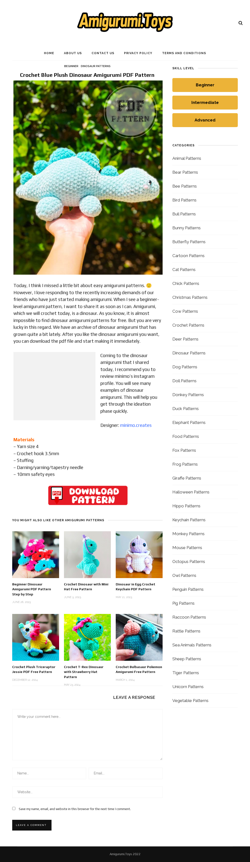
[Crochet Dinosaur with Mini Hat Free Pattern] (87, 554)
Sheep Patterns (186, 658)
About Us (73, 53)
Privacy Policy (138, 53)
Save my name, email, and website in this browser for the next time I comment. (75, 809)
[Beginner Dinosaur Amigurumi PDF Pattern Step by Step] (35, 554)
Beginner (71, 66)
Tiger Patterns (185, 672)
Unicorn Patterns (188, 686)
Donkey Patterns (188, 394)
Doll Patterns (184, 380)
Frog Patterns (185, 464)
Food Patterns (185, 436)
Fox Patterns (184, 450)
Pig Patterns (183, 603)
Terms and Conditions (184, 53)
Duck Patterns (185, 408)
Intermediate (205, 102)
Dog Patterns (184, 366)
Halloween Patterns (190, 492)
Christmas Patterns (190, 297)
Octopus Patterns (188, 561)
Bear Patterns (185, 172)
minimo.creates (136, 425)
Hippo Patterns (186, 505)
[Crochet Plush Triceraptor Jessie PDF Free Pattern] (35, 637)
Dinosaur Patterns (96, 66)
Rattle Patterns (186, 631)
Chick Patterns (185, 283)
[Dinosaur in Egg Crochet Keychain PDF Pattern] (139, 554)
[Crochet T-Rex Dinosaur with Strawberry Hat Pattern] (87, 637)
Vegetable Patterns (190, 700)
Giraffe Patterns (186, 478)
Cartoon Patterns (188, 255)
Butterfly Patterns (189, 241)
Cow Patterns (185, 311)
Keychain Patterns (189, 519)
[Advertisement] (54, 386)
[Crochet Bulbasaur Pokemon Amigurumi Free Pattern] (139, 637)
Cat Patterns (184, 269)
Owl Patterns (184, 575)
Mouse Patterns (187, 547)
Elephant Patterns (189, 422)
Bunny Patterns (186, 227)
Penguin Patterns (188, 589)
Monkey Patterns (188, 533)
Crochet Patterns (188, 325)
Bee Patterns (184, 186)
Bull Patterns (184, 213)
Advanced (205, 120)
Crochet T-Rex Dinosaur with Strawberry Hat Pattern (84, 672)
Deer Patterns (185, 339)
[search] (240, 23)
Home (49, 53)
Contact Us (103, 53)
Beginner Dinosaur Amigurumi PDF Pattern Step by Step (31, 589)
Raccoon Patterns (189, 617)
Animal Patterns (186, 158)
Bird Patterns (184, 200)
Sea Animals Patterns (191, 644)
